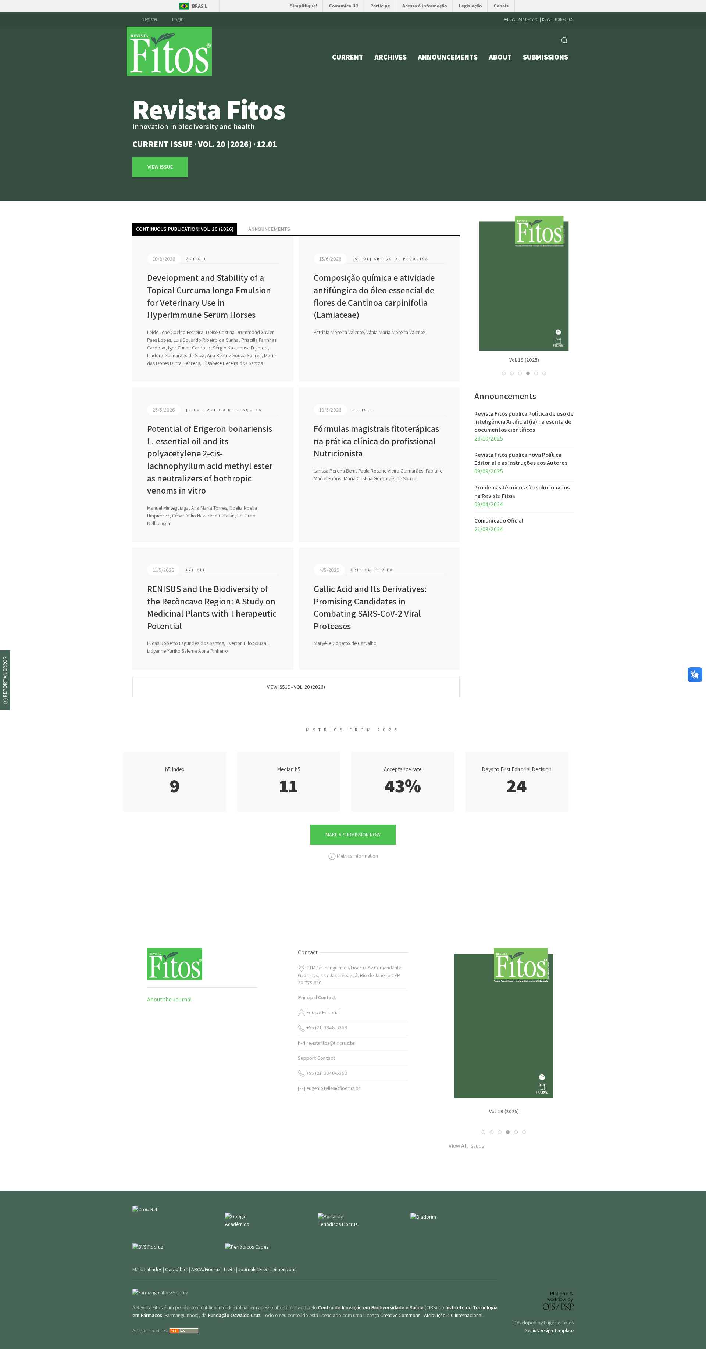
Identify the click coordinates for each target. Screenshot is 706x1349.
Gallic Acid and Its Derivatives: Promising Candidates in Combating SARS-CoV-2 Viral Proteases (370, 607)
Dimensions (284, 1269)
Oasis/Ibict (176, 1269)
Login (177, 19)
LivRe (229, 1269)
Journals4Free (253, 1269)
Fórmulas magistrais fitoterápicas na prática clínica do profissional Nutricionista (376, 441)
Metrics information (357, 856)
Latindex (153, 1269)
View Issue (524, 304)
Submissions (545, 57)
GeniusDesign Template (549, 1330)
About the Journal (169, 999)
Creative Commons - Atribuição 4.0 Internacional (431, 1315)
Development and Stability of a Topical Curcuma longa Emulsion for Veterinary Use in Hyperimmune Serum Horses (209, 296)
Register (149, 19)
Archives (390, 57)
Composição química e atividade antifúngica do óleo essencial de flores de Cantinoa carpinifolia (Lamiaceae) (374, 296)
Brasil (199, 6)
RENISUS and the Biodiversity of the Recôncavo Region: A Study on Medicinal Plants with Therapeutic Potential (212, 607)
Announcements (448, 57)
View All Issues (466, 1145)
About (500, 57)
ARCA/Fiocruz (206, 1269)
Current (347, 57)
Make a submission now (353, 834)
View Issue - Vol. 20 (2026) (296, 687)
